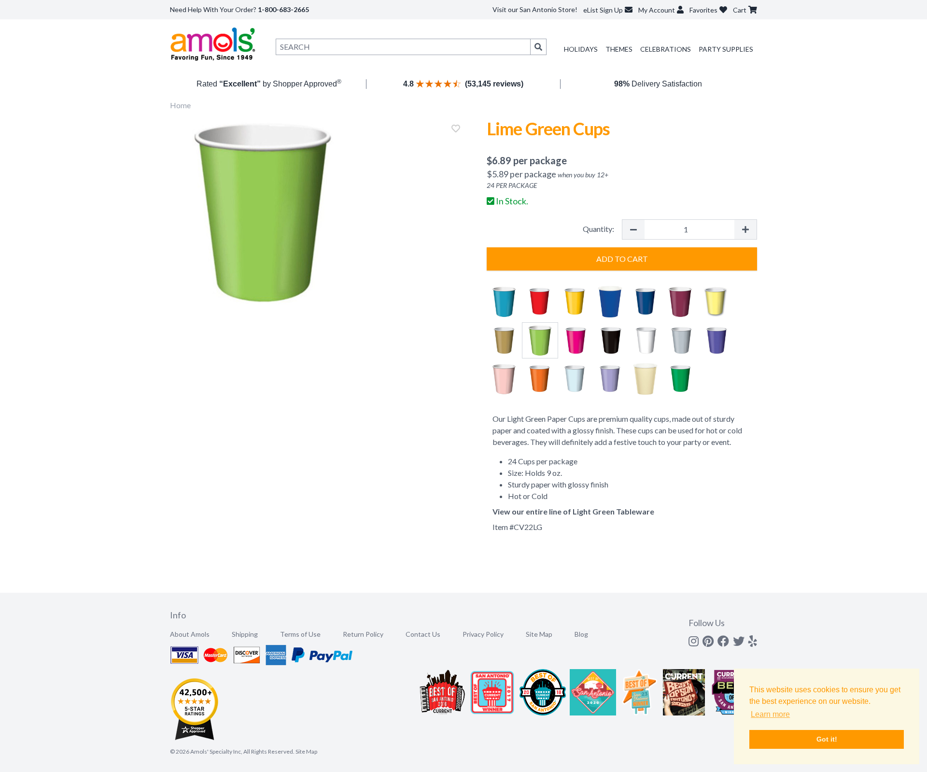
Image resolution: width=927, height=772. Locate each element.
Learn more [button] (770, 714)
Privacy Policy (483, 634)
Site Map (539, 634)
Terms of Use (300, 634)
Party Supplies (726, 49)
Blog (581, 634)
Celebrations (665, 49)
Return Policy (363, 634)
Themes (618, 49)
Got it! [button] (826, 739)
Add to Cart (622, 258)
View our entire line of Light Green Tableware (573, 511)
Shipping (245, 634)
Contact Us (423, 634)
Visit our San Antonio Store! (534, 9)
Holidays (581, 49)
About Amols (190, 634)
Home (180, 105)
